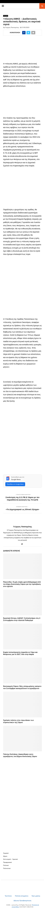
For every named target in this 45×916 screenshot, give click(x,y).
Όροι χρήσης (36, 896)
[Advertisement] (22, 188)
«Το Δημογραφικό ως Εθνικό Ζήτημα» (22, 509)
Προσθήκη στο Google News (15, 484)
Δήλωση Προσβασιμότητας (22, 900)
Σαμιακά (6, 15)
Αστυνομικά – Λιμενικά (10, 859)
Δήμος (5, 856)
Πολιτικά (6, 865)
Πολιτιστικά (6, 868)
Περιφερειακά (7, 862)
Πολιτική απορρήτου (21, 896)
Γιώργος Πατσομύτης (12, 27)
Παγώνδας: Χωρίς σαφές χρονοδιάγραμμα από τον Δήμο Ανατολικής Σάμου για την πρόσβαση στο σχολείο (22, 584)
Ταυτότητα (8, 896)
